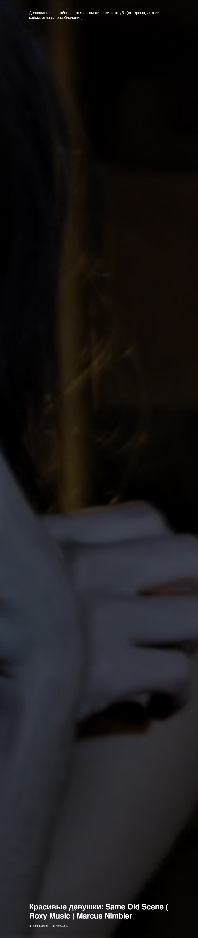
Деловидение (41, 12)
